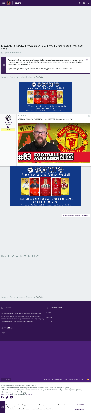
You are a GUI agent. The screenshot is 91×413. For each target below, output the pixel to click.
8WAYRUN (29, 394)
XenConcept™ (39, 388)
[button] (3, 3)
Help (76, 379)
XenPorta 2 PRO (6, 394)
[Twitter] (6, 397)
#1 (89, 116)
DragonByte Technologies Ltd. (65, 390)
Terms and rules (57, 379)
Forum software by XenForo (20, 385)
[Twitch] (2, 397)
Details (68, 388)
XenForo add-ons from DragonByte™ (33, 390)
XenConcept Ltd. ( (59, 388)
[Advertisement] (45, 23)
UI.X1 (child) (6, 379)
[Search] (88, 3)
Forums (49, 317)
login (3, 333)
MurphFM (6, 53)
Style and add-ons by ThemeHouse (14, 392)
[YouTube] (11, 397)
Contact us (50, 322)
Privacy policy (68, 379)
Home (48, 313)
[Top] (85, 379)
